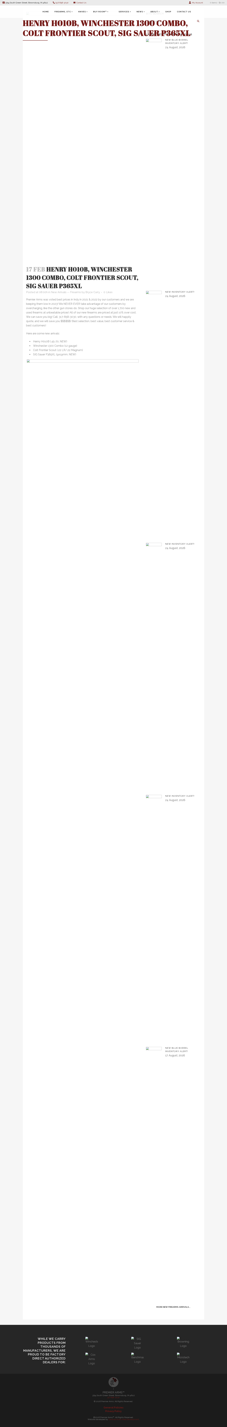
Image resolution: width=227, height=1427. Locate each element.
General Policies (113, 1407)
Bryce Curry (92, 292)
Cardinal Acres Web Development (124, 1419)
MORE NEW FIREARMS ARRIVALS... (173, 1307)
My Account (197, 2)
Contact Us (81, 2)
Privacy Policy (113, 1411)
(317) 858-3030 (61, 2)
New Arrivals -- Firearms (66, 292)
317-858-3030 (113, 1397)
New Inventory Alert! (179, 292)
